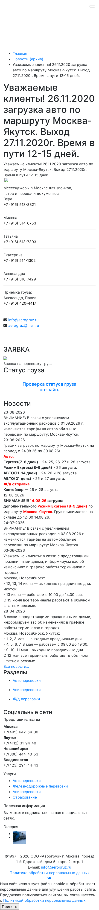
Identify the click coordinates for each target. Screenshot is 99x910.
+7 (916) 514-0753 (19, 223)
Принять (9, 906)
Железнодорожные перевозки (40, 786)
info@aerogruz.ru (23, 320)
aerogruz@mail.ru (23, 325)
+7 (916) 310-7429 (19, 279)
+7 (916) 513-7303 (19, 241)
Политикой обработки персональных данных (44, 900)
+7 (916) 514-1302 (19, 260)
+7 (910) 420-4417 (19, 303)
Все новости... (16, 666)
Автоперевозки (27, 780)
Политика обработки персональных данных (50, 872)
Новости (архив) (28, 59)
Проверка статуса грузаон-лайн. (49, 386)
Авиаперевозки (27, 791)
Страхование (25, 797)
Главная (20, 53)
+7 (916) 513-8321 (19, 204)
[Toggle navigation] (92, 6)
